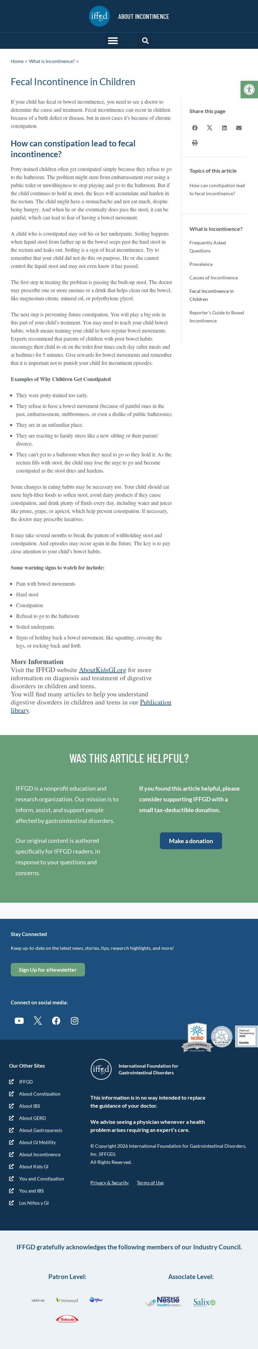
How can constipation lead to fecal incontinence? (217, 189)
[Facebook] (56, 1020)
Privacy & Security (109, 1182)
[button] (249, 89)
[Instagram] (74, 1020)
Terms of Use (150, 1182)
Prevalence (201, 264)
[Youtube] (19, 1020)
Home (17, 61)
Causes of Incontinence (213, 277)
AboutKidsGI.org (102, 669)
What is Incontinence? (52, 61)
